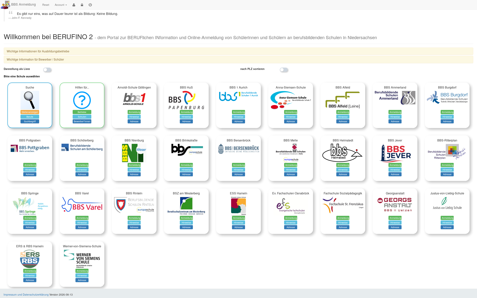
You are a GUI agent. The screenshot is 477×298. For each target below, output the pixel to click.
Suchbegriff (30, 121)
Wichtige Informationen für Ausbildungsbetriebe (38, 51)
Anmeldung (134, 111)
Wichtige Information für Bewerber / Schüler (35, 59)
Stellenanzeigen (30, 111)
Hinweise (134, 116)
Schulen (82, 116)
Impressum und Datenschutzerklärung (26, 294)
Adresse (134, 121)
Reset (45, 5)
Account (59, 5)
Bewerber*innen (82, 121)
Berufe (29, 116)
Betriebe (82, 111)
